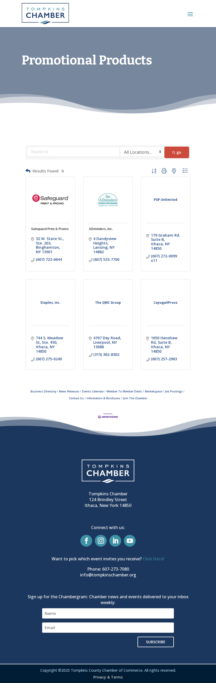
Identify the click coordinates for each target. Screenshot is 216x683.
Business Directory (43, 391)
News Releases (69, 391)
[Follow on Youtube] (130, 541)
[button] (190, 14)
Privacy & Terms (108, 677)
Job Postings (174, 391)
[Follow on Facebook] (86, 541)
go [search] (178, 152)
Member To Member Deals (124, 391)
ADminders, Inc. (101, 229)
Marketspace (153, 391)
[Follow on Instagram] (101, 541)
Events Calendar (93, 391)
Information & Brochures (103, 398)
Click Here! (153, 559)
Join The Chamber (135, 398)
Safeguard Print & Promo (49, 229)
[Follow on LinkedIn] (115, 541)
